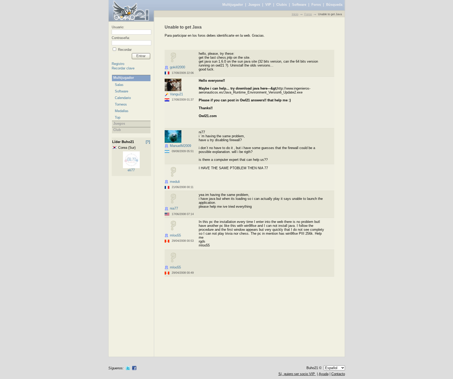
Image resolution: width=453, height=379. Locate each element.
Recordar (124, 50)
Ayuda (323, 374)
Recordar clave (123, 68)
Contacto (338, 374)
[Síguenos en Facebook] (134, 368)
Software (299, 5)
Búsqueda (334, 5)
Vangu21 (176, 94)
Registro (118, 64)
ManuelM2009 (180, 146)
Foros (316, 5)
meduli (175, 182)
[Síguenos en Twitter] (128, 368)
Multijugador (232, 5)
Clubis (281, 5)
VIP (268, 5)
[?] (148, 142)
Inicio (295, 14)
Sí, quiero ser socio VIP (297, 374)
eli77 (131, 170)
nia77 (174, 208)
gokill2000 (177, 67)
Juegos (254, 5)
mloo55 (175, 235)
